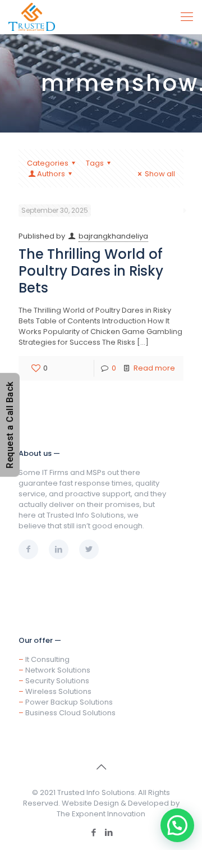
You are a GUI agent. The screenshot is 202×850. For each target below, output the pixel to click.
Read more (154, 368)
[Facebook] (93, 832)
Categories (47, 163)
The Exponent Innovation (101, 813)
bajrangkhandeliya (113, 236)
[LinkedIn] (108, 832)
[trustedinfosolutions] (31, 17)
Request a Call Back (9, 425)
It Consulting (47, 659)
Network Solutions (57, 670)
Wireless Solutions (58, 691)
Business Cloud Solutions (70, 712)
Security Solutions (57, 680)
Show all (160, 173)
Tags (95, 163)
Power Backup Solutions (69, 702)
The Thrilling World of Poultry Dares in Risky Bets (91, 271)
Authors (51, 173)
